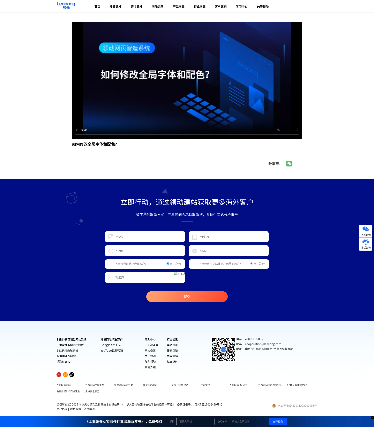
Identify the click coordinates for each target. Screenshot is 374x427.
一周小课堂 (151, 345)
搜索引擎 (172, 350)
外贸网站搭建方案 (123, 384)
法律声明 (89, 409)
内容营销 (172, 356)
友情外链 (150, 367)
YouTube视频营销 (112, 350)
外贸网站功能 (150, 384)
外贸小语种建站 (180, 384)
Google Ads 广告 (111, 345)
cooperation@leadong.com (263, 344)
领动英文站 (63, 361)
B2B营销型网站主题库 (70, 345)
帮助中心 (150, 339)
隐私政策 (75, 409)
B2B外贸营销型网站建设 (71, 339)
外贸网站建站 (63, 384)
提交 (187, 296)
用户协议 (61, 409)
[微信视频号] (65, 374)
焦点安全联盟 (92, 391)
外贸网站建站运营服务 (270, 384)
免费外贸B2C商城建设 (68, 391)
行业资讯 (172, 339)
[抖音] (71, 374)
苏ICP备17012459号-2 (209, 404)
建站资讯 (172, 345)
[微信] (289, 163)
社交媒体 (172, 361)
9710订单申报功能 (297, 384)
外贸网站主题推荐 (94, 384)
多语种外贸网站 (66, 356)
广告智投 (205, 384)
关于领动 (150, 356)
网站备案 (150, 350)
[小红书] (58, 374)
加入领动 (150, 361)
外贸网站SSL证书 (238, 384)
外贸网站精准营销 (112, 339)
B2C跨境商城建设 (67, 350)
